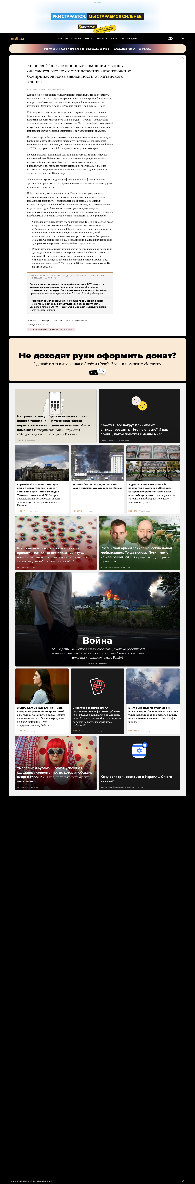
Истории (76, 39)
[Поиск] (177, 39)
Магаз (114, 39)
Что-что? (44, 324)
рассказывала (61, 112)
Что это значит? (46, 1181)
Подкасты (102, 39)
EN (183, 38)
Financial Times (58, 89)
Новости (63, 39)
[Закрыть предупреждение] (183, 1181)
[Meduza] (17, 38)
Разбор (88, 39)
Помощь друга (129, 39)
